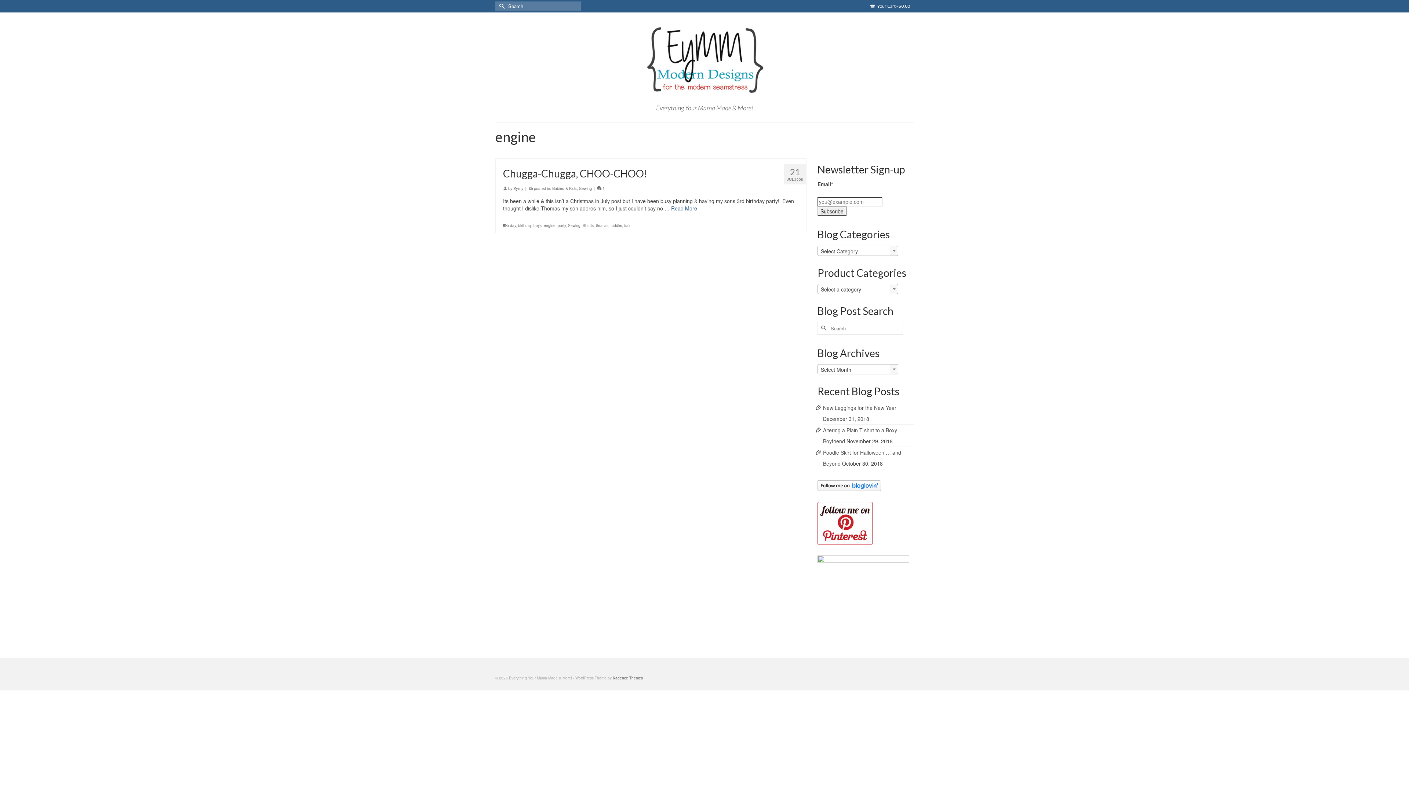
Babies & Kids (564, 188)
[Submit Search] (500, 6)
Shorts (588, 225)
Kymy (519, 188)
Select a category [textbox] (841, 289)
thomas (602, 225)
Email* (825, 184)
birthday (524, 225)
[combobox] (858, 251)
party (562, 225)
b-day (511, 225)
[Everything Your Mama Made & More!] (704, 60)
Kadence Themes (628, 678)
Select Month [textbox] (836, 369)
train (627, 225)
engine (550, 225)
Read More (684, 208)
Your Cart (893, 6)
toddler (616, 225)
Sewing (585, 188)
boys (538, 225)
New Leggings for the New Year (859, 407)
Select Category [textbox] (839, 251)
